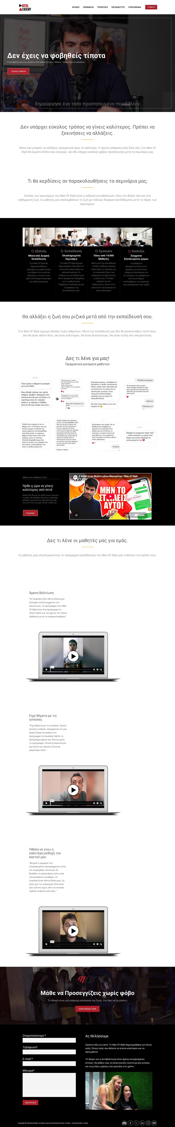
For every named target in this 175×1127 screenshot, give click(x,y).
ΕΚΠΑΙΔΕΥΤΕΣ (118, 7)
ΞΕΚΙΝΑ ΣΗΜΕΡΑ (18, 71)
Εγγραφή (30, 513)
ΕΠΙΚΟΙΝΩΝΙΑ (134, 7)
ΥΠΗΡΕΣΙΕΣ (102, 7)
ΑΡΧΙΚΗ (75, 7)
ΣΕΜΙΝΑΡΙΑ (88, 7)
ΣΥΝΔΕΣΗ (151, 7)
